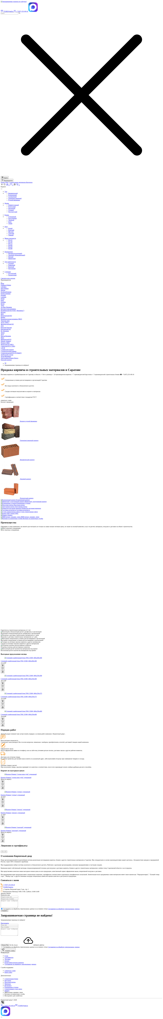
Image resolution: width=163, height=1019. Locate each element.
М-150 (10, 242)
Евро (10, 222)
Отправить (5, 910)
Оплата (7, 961)
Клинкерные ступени (11, 987)
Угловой (11, 210)
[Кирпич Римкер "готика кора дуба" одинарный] (21, 774)
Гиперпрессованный (15, 198)
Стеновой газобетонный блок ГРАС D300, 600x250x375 (19, 696)
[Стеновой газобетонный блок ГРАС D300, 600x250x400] (23, 711)
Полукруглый (12, 212)
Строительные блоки (11, 979)
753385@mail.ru (8, 887)
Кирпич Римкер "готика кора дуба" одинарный (16, 777)
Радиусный (12, 206)
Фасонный (11, 208)
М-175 (10, 243)
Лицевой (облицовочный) (16, 255)
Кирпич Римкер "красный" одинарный (13, 830)
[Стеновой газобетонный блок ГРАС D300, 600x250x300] (23, 675)
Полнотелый (12, 275)
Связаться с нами (10, 970)
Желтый (10, 232)
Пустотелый (12, 273)
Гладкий (11, 263)
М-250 (10, 247)
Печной (10, 257)
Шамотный (12, 258)
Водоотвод (8, 985)
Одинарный (12, 216)
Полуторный (12, 218)
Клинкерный (12, 195)
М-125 (10, 240)
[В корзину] (3, 665)
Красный (11, 230)
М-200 (10, 245)
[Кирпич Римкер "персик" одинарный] (17, 809)
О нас (6, 956)
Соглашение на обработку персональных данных (64, 909)
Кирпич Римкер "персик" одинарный (13, 813)
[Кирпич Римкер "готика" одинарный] (17, 792)
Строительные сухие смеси (13, 989)
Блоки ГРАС (5, 182)
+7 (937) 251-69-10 (9, 885)
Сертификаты (9, 957)
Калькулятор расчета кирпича (14, 962)
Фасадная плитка (10, 982)
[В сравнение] (3, 671)
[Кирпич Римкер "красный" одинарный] (18, 827)
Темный (10, 235)
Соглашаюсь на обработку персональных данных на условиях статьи (41, 909)
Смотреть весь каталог (8, 278)
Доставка (7, 959)
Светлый (11, 233)
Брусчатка (8, 980)
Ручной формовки (14, 200)
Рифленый (11, 265)
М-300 (10, 248)
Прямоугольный (13, 205)
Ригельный (11, 268)
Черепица (8, 984)
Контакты (29, 182)
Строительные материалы (17, 182)
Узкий (10, 223)
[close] (1, 282)
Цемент (7, 990)
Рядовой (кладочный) (15, 253)
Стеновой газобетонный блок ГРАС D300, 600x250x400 (19, 714)
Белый (10, 228)
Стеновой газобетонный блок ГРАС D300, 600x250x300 (19, 679)
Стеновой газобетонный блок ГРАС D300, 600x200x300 (19, 661)
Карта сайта (8, 972)
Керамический (13, 193)
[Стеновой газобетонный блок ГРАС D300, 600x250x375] (23, 693)
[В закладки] (3, 668)
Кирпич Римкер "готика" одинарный (13, 795)
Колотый (11, 267)
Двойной (11, 220)
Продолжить (5, 923)
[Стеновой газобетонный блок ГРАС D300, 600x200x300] (23, 658)
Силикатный (12, 197)
